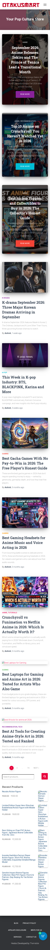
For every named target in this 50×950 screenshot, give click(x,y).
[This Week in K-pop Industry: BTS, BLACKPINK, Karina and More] (25, 355)
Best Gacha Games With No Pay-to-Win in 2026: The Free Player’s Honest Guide (25, 463)
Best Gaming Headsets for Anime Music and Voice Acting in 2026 (23, 543)
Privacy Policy (29, 923)
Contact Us (31, 937)
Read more (25, 94)
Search (45, 776)
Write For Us (36, 930)
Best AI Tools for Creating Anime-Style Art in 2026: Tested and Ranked (23, 736)
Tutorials (12, 613)
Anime (25, 42)
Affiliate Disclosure (17, 930)
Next (36, 768)
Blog (16, 923)
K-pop (4, 373)
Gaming (5, 454)
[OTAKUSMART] (22, 5)
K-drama (6, 298)
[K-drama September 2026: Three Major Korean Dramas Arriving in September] (25, 277)
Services (18, 937)
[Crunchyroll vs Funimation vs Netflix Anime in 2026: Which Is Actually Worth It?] (25, 592)
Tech (20, 727)
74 (28, 768)
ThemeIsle (34, 943)
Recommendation (28, 121)
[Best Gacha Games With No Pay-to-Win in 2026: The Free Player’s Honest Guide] (25, 433)
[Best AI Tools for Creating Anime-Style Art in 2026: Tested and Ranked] (25, 719)
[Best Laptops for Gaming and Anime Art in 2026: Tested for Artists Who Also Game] (25, 662)
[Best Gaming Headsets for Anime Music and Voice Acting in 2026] (25, 512)
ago (17, 333)
